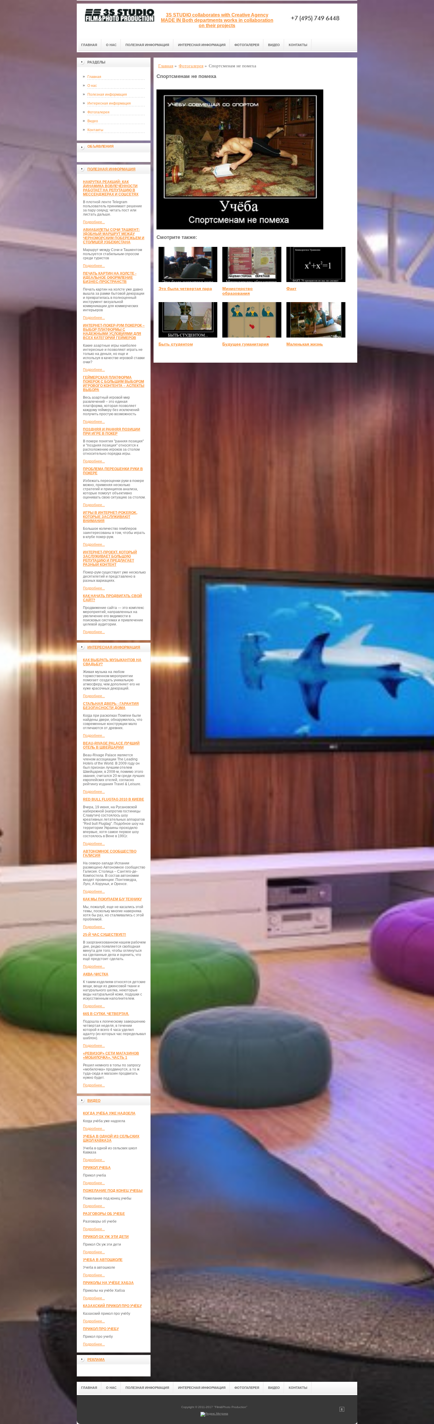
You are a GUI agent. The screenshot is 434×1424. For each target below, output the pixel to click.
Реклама (96, 1360)
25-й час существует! (104, 935)
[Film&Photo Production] (118, 21)
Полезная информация (147, 45)
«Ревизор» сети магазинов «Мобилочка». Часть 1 (111, 1055)
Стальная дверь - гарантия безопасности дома (111, 706)
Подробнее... (94, 222)
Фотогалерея (246, 45)
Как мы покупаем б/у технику (112, 899)
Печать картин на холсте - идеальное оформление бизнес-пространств (109, 277)
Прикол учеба (97, 1168)
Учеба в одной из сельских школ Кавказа (111, 1138)
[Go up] (342, 1410)
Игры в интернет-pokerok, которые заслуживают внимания (110, 517)
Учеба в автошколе (103, 1260)
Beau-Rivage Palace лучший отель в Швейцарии (111, 745)
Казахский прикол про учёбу (112, 1306)
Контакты (298, 45)
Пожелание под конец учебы (113, 1191)
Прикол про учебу (101, 1329)
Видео (274, 45)
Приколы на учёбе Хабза (108, 1283)
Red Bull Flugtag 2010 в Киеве (113, 799)
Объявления (100, 146)
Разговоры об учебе (104, 1214)
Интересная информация (202, 45)
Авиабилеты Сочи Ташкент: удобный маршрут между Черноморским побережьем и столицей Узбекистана (113, 236)
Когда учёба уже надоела (109, 1113)
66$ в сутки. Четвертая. (106, 1014)
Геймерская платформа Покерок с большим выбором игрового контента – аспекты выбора (113, 383)
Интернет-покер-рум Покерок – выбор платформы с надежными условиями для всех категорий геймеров (114, 331)
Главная (89, 45)
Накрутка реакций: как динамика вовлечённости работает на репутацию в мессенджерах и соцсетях (110, 188)
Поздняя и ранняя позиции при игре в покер (111, 431)
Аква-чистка (95, 974)
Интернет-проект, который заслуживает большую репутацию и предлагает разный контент (110, 558)
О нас (111, 45)
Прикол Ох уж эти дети (106, 1237)
